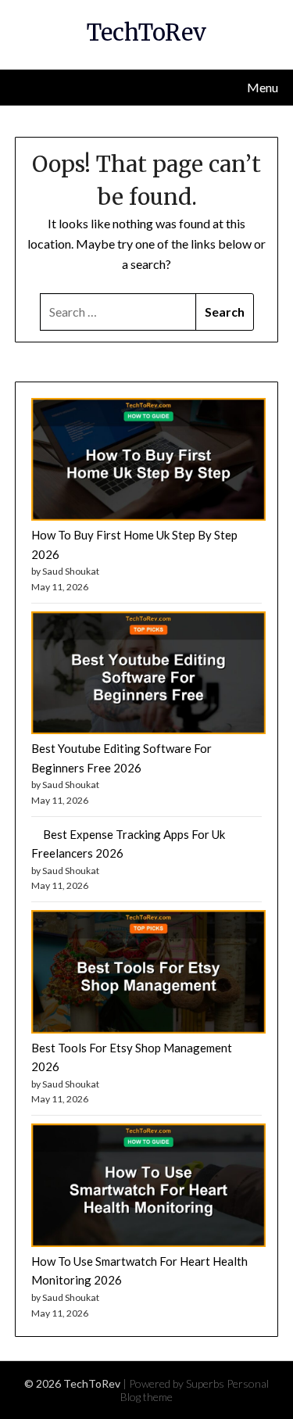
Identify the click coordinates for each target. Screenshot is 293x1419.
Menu (262, 87)
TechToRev (146, 32)
